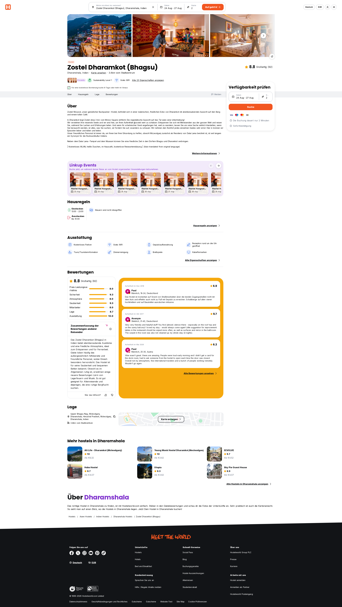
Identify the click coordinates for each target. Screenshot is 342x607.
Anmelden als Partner (239, 587)
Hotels (138, 559)
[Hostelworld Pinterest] (97, 553)
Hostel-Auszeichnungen (193, 573)
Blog (185, 559)
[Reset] (153, 7)
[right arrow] (218, 165)
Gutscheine (137, 601)
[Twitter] (78, 553)
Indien (85, 72)
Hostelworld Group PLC (240, 552)
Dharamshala (74, 72)
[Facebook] (71, 553)
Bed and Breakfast (143, 566)
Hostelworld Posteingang (241, 594)
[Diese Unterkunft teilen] (272, 56)
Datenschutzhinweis (78, 601)
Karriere (233, 566)
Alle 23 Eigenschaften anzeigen (148, 80)
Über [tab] (69, 94)
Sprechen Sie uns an (144, 580)
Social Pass (188, 552)
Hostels (138, 552)
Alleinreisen (188, 580)
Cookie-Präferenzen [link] (197, 601)
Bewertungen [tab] (112, 94)
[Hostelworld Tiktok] (104, 553)
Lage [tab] (97, 94)
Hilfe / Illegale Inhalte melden (148, 587)
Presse (233, 559)
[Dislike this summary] (112, 395)
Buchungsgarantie (191, 566)
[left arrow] (211, 165)
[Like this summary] (105, 395)
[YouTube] (91, 553)
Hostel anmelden (237, 580)
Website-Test (166, 601)
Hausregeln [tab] (83, 94)
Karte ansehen (98, 72)
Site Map (181, 601)
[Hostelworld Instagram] (84, 553)
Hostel (71, 62)
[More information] (110, 329)
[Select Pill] (327, 7)
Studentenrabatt (190, 587)
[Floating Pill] (263, 35)
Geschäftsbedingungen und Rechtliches (110, 601)
